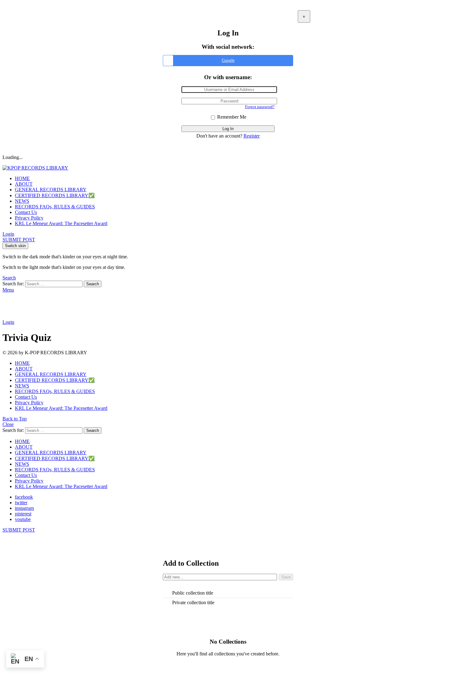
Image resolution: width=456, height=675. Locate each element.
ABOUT (24, 184)
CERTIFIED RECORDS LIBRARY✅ (55, 195)
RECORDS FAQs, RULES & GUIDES (55, 206)
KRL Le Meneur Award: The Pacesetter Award (61, 223)
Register (252, 135)
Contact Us (26, 212)
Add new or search (220, 578)
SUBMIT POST (18, 239)
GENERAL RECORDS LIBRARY (51, 189)
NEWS (22, 201)
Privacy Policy (29, 217)
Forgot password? (260, 106)
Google (228, 60)
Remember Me (231, 117)
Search (92, 284)
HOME (22, 178)
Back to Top (14, 418)
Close (8, 424)
